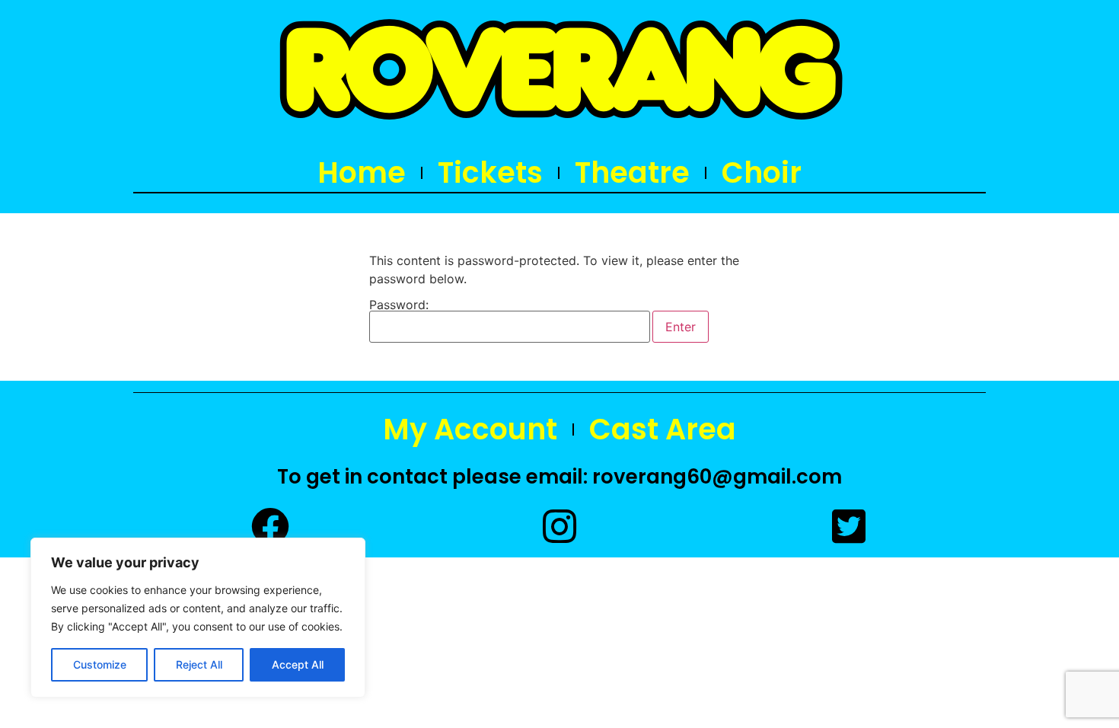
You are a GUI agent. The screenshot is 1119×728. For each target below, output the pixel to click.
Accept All (298, 664)
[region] (197, 618)
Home (361, 172)
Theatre (632, 172)
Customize (99, 664)
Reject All (199, 664)
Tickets (490, 172)
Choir (762, 172)
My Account (470, 429)
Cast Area (662, 429)
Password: (399, 305)
